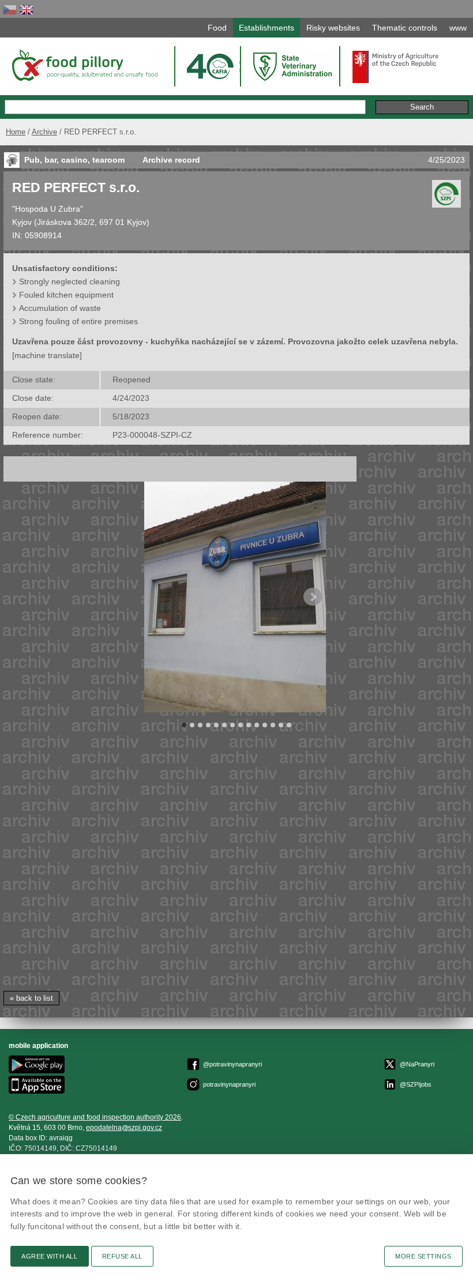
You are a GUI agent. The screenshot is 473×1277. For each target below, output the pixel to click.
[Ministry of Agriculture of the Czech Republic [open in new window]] (395, 67)
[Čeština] (10, 9)
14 (289, 725)
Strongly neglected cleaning (69, 281)
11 (264, 725)
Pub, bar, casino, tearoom (75, 159)
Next (312, 597)
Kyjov (22, 222)
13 (281, 725)
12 (273, 725)
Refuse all (122, 1256)
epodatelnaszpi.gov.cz (124, 1128)
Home (15, 131)
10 (256, 725)
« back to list (31, 998)
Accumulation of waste (60, 308)
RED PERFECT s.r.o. (76, 187)
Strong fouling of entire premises (78, 321)
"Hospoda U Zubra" (47, 208)
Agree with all (49, 1256)
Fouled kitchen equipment (66, 294)
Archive (44, 131)
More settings (423, 1256)
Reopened (131, 379)
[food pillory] (83, 65)
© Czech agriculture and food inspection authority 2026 (95, 1117)
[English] (26, 9)
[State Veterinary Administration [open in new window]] (293, 66)
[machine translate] (47, 355)
